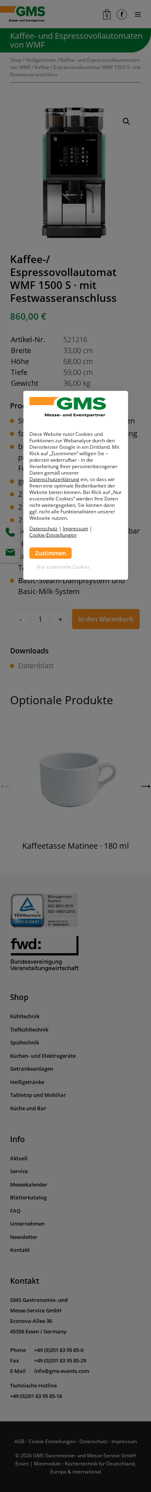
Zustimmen (50, 553)
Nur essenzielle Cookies (63, 566)
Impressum (75, 528)
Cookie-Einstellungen (53, 535)
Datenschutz (43, 528)
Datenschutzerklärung (54, 479)
